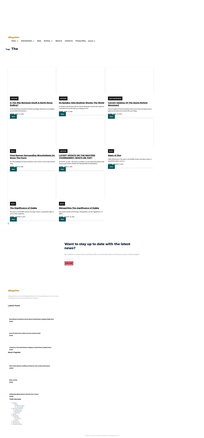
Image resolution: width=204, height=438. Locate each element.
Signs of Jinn (114, 155)
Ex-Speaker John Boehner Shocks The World (81, 103)
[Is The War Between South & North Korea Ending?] (31, 78)
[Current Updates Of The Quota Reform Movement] (129, 78)
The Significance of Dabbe (23, 208)
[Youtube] (14, 302)
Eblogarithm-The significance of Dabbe (79, 208)
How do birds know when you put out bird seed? (25, 333)
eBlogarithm (13, 290)
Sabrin (11, 368)
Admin (12, 114)
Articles (14, 98)
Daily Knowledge (115, 98)
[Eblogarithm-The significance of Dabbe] (80, 184)
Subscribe (69, 263)
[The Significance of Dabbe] (31, 184)
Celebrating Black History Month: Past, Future (23, 394)
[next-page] (8, 223)
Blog (13, 151)
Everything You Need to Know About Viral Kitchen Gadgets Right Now (31, 319)
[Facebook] (8, 302)
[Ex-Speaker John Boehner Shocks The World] (80, 78)
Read (13, 116)
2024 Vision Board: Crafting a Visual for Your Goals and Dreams (29, 366)
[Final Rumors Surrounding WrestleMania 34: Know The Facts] (31, 131)
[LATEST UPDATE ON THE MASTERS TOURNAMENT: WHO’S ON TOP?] (80, 131)
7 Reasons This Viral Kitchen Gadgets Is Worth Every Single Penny (30, 347)
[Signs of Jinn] (129, 131)
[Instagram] (11, 302)
